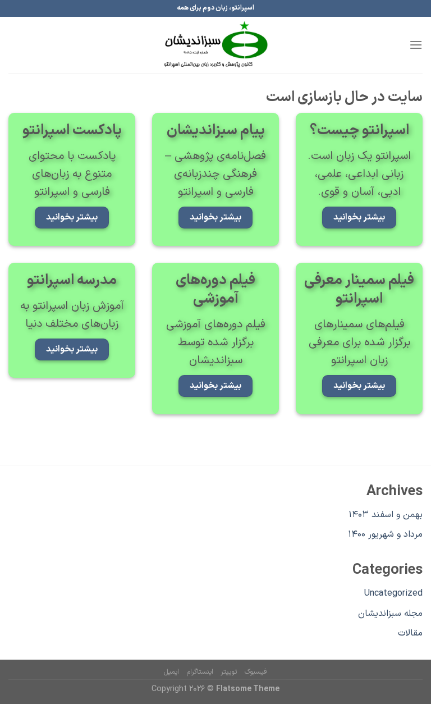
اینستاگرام (200, 672)
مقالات (410, 633)
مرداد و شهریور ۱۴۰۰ (385, 534)
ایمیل (171, 672)
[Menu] (416, 44)
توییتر (229, 672)
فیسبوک (256, 672)
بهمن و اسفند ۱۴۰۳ (386, 515)
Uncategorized (393, 593)
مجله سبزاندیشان (390, 613)
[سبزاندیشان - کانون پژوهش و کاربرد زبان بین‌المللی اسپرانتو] (215, 45)
